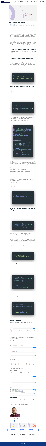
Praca (24, 1)
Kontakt (43, 1)
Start (15, 1)
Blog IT (11, 24)
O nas (18, 1)
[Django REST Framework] (23, 425)
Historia (21, 1)
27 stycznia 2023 (13, 429)
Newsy (27, 1)
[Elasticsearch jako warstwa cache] (14, 425)
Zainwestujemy (38, 1)
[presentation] (7, 430)
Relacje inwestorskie (32, 1)
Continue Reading (13, 434)
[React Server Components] (32, 425)
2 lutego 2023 (31, 429)
